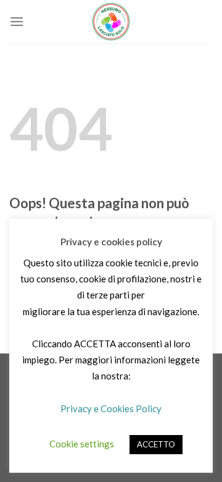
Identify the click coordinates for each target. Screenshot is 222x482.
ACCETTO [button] (156, 444)
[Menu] (16, 21)
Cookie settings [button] (81, 443)
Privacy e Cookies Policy (111, 408)
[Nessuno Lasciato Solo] (111, 21)
